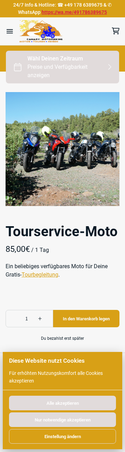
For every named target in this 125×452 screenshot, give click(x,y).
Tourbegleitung (40, 274)
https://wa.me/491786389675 (74, 12)
